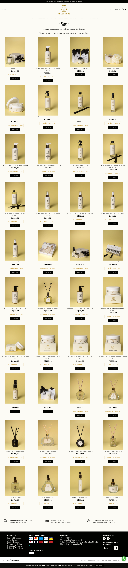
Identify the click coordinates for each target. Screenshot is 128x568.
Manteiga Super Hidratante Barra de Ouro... (113, 309)
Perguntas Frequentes (15, 546)
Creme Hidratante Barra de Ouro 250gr (48, 69)
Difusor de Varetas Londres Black (80, 451)
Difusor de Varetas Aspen (80, 405)
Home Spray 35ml (15, 405)
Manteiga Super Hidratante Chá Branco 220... (15, 357)
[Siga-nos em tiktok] (108, 538)
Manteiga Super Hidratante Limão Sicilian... (48, 357)
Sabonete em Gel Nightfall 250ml (15, 308)
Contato (82, 18)
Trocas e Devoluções (14, 544)
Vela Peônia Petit (113, 68)
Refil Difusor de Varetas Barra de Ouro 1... (15, 214)
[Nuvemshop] (11, 561)
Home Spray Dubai (48, 497)
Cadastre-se (107, 9)
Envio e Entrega (13, 542)
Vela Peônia (48, 262)
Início (32, 18)
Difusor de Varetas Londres (48, 308)
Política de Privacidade (15, 548)
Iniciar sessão (117, 9)
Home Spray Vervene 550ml (80, 165)
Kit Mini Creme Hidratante (48, 405)
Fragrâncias (93, 18)
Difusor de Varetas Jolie (47, 451)
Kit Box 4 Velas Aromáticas (112, 262)
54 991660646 (67, 538)
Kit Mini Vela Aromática (80, 68)
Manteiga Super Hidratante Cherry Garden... (15, 118)
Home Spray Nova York (80, 497)
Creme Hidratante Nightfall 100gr (113, 213)
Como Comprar (12, 540)
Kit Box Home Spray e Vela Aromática (80, 262)
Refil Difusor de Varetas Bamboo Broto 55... (113, 166)
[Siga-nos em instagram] (104, 538)
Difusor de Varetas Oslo (113, 451)
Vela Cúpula (15, 68)
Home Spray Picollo (113, 497)
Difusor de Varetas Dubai (113, 405)
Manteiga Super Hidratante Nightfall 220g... (80, 357)
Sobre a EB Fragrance (67, 18)
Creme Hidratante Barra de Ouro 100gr (48, 214)
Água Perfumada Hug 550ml (47, 117)
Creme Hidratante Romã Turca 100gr (15, 262)
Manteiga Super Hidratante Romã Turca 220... (113, 357)
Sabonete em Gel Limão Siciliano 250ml (80, 308)
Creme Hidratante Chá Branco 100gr (80, 213)
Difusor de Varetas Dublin (15, 451)
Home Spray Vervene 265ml (113, 117)
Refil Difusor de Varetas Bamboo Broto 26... (80, 118)
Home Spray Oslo (15, 497)
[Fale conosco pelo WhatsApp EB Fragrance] (124, 558)
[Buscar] (18, 9)
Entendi (99, 565)
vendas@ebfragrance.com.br (73, 540)
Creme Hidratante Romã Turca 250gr (48, 165)
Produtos (41, 18)
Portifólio (51, 18)
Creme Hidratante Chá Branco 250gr (15, 165)
